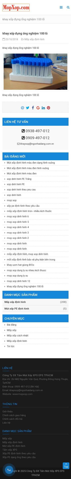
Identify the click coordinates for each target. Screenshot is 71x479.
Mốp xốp (11, 330)
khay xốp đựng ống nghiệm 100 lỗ (25, 286)
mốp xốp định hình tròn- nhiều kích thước (29, 211)
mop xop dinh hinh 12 (18, 281)
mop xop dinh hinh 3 (18, 232)
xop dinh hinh (14, 195)
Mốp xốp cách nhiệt (17, 335)
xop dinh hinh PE (16, 184)
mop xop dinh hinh (17, 243)
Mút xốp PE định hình (13, 446)
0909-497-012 (38, 138)
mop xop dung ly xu (17, 275)
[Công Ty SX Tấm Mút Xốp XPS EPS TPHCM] (16, 7)
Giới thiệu (7, 411)
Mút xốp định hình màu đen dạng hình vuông (31, 162)
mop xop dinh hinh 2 (18, 238)
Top (66, 466)
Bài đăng (11, 324)
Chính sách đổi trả (12, 418)
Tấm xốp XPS (9, 449)
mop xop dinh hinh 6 (18, 216)
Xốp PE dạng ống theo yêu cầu (19, 457)
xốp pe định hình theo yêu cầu (23, 205)
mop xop (12, 200)
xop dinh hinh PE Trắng (19, 178)
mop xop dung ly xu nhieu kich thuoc (26, 270)
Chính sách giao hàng (14, 415)
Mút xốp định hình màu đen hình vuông (28, 168)
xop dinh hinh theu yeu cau (21, 189)
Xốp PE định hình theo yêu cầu (19, 453)
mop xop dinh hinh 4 (18, 227)
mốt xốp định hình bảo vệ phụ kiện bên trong (31, 259)
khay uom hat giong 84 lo (20, 264)
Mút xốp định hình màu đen (21, 173)
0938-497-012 (38, 131)
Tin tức (11, 346)
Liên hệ (6, 422)
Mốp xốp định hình (34, 39)
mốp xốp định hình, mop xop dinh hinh (27, 254)
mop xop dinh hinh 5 (18, 221)
